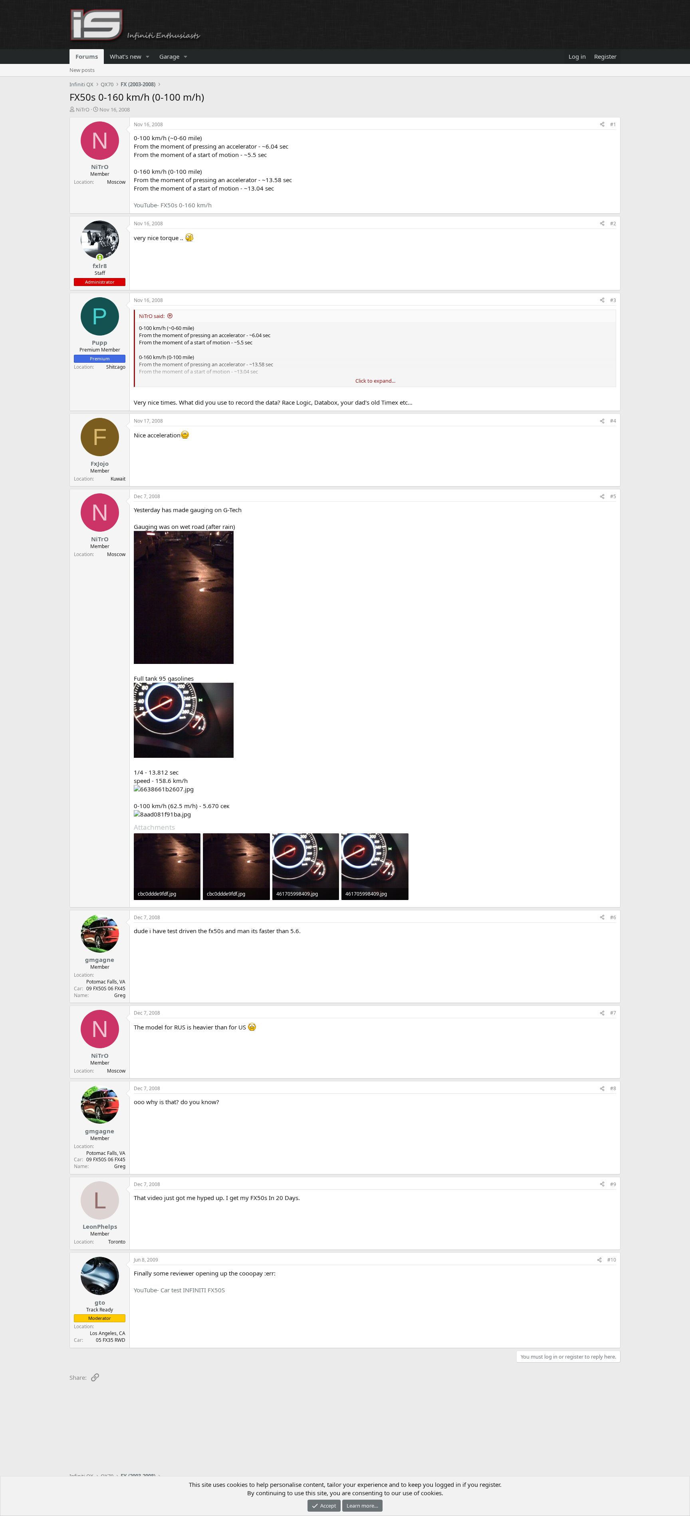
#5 (613, 496)
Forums (86, 56)
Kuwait (118, 478)
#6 (613, 917)
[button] (147, 56)
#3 (613, 300)
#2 (613, 223)
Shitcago (115, 367)
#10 (611, 1259)
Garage (169, 56)
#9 (613, 1184)
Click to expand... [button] (375, 380)
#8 (613, 1088)
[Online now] (99, 257)
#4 (613, 420)
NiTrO (82, 109)
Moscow (116, 182)
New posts (82, 70)
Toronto (116, 1241)
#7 (613, 1012)
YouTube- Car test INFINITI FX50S (179, 1290)
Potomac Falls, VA (105, 981)
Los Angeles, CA (107, 1333)
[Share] (602, 124)
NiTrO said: (152, 316)
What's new (125, 56)
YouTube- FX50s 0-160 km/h (173, 205)
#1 (613, 124)
